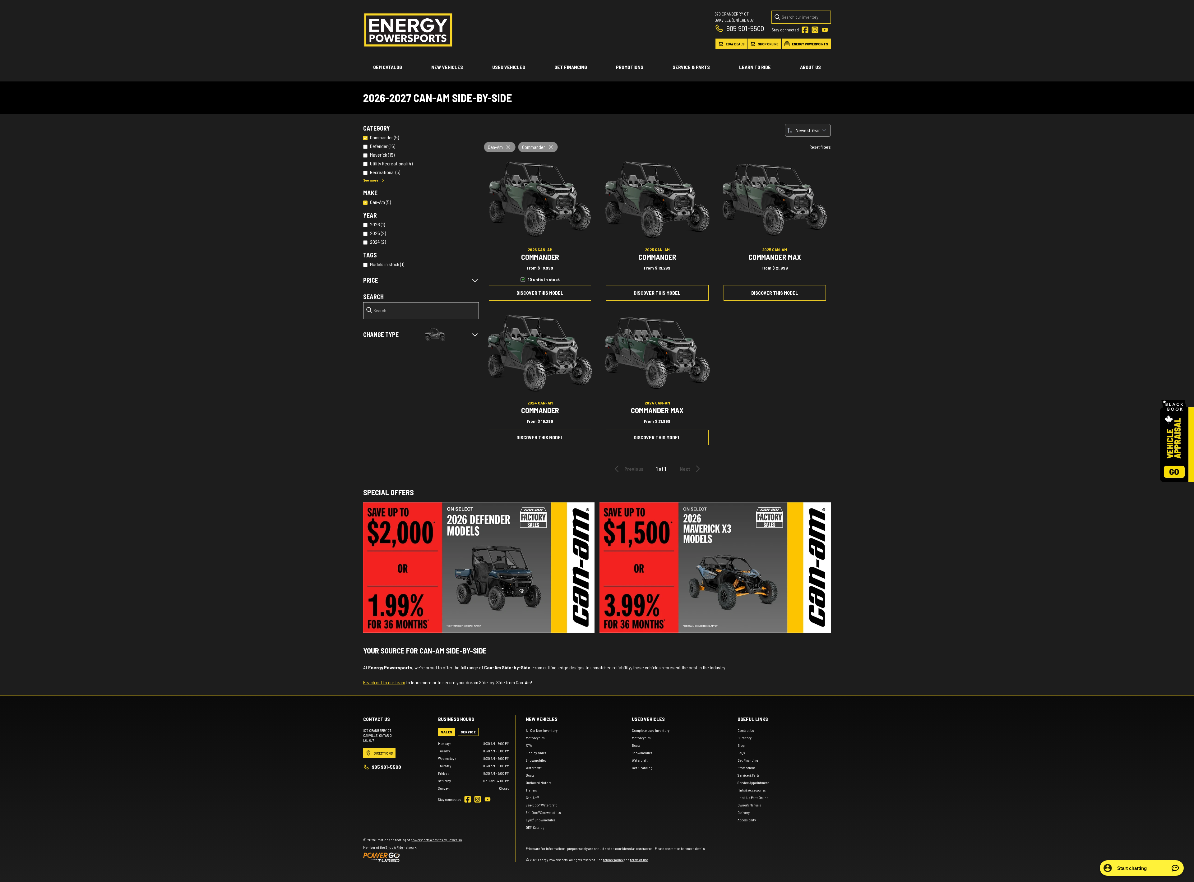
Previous (633, 469)
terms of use (639, 859)
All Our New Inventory (542, 730)
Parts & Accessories (752, 790)
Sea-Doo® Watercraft (541, 805)
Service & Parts (691, 67)
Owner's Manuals (749, 805)
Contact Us (746, 730)
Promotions (629, 67)
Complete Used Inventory (650, 730)
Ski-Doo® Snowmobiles (543, 812)
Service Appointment (753, 782)
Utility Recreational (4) (391, 163)
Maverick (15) (382, 155)
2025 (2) (378, 233)
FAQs (741, 752)
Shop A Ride (394, 847)
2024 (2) (378, 242)
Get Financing (570, 67)
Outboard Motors (538, 782)
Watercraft (534, 767)
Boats (530, 775)
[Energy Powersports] (408, 30)
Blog (741, 745)
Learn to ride (755, 67)
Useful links (753, 719)
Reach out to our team (384, 682)
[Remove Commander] (551, 147)
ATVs (529, 745)
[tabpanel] (473, 766)
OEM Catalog (387, 67)
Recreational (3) (385, 172)
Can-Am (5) (380, 202)
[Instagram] (815, 30)
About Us (810, 67)
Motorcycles (535, 738)
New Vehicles (447, 67)
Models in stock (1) (387, 264)
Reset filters (820, 147)
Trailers (531, 790)
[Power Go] (413, 857)
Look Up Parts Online (753, 797)
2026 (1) (377, 224)
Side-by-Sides (536, 752)
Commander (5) (384, 137)
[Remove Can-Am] (508, 147)
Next (685, 469)
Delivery (744, 812)
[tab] (446, 732)
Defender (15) (382, 146)
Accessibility (747, 820)
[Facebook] (805, 30)
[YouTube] (825, 30)
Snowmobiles (536, 760)
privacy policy (613, 859)
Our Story (745, 738)
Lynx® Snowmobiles (540, 820)
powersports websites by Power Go (436, 840)
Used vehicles (508, 67)
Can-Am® (532, 797)
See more (370, 180)
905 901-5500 (745, 28)
